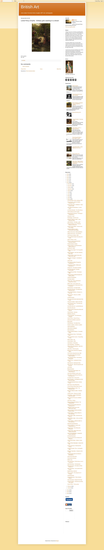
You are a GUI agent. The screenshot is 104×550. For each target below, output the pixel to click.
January (69, 487)
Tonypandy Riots (71, 475)
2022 (68, 175)
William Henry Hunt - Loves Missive (74, 233)
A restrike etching (71, 297)
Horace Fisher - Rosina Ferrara (74, 318)
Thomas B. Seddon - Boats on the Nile (75, 301)
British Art (30, 6)
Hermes (75, 19)
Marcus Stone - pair (71, 339)
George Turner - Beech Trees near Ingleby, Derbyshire (74, 431)
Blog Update (70, 321)
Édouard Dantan (71, 369)
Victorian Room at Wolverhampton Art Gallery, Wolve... (75, 275)
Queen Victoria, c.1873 (72, 239)
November (70, 185)
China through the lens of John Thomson (77, 95)
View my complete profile (70, 27)
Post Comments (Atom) (30, 71)
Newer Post (23, 69)
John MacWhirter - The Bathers (73, 344)
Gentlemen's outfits (71, 248)
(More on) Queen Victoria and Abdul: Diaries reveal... (75, 411)
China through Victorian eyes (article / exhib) (76, 138)
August (69, 190)
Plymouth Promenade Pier (73, 423)
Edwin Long (70, 459)
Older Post (59, 69)
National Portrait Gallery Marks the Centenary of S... (74, 405)
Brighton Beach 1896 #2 (72, 471)
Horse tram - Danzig (71, 400)
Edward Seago (75, 85)
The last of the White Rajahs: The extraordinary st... (74, 371)
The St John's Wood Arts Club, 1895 (74, 353)
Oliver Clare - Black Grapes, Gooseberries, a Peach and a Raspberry (77, 162)
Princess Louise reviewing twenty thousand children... (74, 242)
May (69, 195)
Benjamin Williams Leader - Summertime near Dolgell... (73, 230)
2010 (68, 490)
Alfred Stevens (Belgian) (72, 328)
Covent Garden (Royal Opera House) (75, 386)
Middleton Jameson (71, 313)
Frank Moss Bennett (71, 307)
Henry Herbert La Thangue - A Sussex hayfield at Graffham (77, 103)
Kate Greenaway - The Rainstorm (74, 464)
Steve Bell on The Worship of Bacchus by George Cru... (75, 375)
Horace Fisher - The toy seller (73, 484)
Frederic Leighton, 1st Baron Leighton (75, 324)
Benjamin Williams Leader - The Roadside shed (74, 389)
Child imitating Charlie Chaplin (73, 211)
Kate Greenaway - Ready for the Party (75, 479)
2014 (68, 177)
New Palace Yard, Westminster (73, 384)
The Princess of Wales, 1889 (73, 235)
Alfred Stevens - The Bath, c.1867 (74, 222)
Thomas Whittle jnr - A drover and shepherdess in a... (74, 426)
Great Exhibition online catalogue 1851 (75, 200)
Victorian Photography (72, 277)
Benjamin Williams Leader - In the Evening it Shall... (74, 220)
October (69, 187)
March (69, 198)
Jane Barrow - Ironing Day (73, 342)
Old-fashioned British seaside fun (74, 319)
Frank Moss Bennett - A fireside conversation (73, 270)
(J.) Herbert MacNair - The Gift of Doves (75, 210)
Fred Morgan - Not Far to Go (73, 217)
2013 (68, 179)
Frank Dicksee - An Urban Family (74, 287)
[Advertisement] (81, 513)
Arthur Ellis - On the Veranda (73, 348)
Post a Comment (26, 66)
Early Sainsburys (71, 329)
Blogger (57, 540)
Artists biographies (71, 326)
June (69, 193)
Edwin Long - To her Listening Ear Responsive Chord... (74, 281)
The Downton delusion (72, 458)
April (69, 197)
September (70, 189)
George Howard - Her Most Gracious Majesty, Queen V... (75, 246)
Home (41, 69)
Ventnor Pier (70, 260)
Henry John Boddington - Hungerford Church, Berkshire (75, 434)
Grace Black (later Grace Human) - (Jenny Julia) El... (74, 355)
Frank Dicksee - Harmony (72, 312)
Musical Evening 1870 (76, 112)
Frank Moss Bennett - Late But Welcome (75, 306)
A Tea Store (70, 367)
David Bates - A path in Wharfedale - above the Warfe (74, 396)
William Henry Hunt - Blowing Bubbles (75, 231)
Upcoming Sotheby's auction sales (74, 373)
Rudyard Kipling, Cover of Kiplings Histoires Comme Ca (74, 224)
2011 (68, 182)
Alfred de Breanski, (76, 153)
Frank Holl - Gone (71, 216)
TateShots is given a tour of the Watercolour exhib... (73, 408)
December (70, 183)
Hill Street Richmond (71, 435)
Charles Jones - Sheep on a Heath (74, 393)
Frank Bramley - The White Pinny (74, 323)
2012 (68, 180)
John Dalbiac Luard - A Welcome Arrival (76, 128)
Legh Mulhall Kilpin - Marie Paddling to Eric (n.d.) (77, 147)
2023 (68, 174)
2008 (68, 493)
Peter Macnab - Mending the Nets (74, 362)
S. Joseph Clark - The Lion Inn (73, 377)
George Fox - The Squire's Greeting (74, 267)
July (68, 192)
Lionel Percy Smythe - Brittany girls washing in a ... (74, 266)
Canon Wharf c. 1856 (72, 341)
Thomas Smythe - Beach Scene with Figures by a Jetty (74, 256)
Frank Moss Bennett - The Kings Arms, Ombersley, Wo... (75, 290)
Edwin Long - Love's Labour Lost (74, 283)
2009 (68, 491)
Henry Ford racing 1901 (72, 456)
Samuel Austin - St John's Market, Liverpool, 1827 (74, 203)
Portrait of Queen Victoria (72, 243)
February (69, 486)
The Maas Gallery (71, 279)
